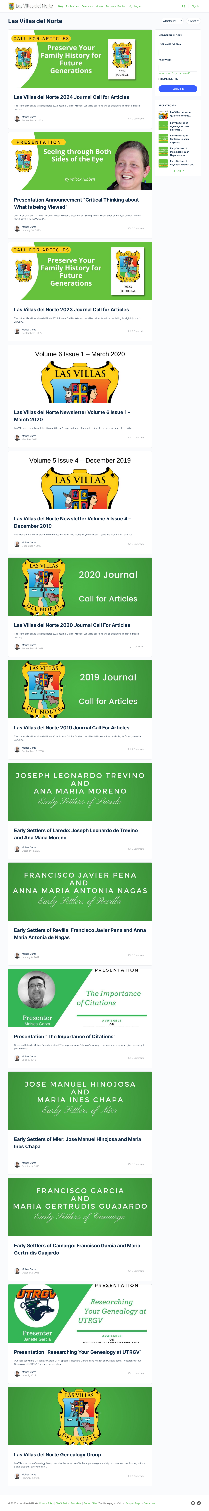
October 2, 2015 (30, 1272)
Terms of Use (90, 1503)
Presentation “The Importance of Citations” (65, 1036)
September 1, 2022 (32, 333)
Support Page (133, 1503)
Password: (165, 60)
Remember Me (169, 78)
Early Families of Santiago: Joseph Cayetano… (179, 139)
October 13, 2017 (31, 850)
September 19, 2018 (33, 751)
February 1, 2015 (31, 1477)
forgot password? (181, 73)
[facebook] (193, 1503)
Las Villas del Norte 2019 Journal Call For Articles (71, 728)
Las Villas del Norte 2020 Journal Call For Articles (72, 625)
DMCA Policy (62, 1503)
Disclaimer (76, 1503)
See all (177, 170)
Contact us (149, 1503)
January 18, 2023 (31, 230)
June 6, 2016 (29, 1059)
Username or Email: (171, 44)
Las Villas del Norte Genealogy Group (57, 1455)
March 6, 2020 (30, 439)
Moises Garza (29, 116)
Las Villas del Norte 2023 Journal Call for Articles (71, 309)
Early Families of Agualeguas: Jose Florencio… (179, 126)
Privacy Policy (46, 1503)
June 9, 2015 (29, 1375)
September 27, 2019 (32, 648)
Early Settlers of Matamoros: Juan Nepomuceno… (179, 152)
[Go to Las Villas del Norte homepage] (30, 6)
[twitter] (199, 1503)
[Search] (183, 6)
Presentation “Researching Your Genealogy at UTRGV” (78, 1352)
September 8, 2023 (32, 120)
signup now (164, 73)
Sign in (195, 6)
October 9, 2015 (31, 1166)
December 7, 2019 (31, 545)
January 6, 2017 (30, 957)
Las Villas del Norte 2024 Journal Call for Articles (71, 97)
